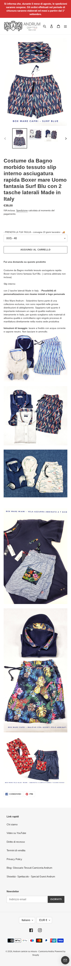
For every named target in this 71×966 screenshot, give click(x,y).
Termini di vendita (16, 850)
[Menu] (65, 26)
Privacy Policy (14, 859)
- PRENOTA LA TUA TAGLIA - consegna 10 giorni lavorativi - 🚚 (34, 232)
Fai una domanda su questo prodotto (25, 262)
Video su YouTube (16, 833)
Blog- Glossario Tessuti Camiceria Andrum (29, 867)
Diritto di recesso (16, 841)
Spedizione (22, 210)
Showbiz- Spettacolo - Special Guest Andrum (31, 876)
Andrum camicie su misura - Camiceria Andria (33, 951)
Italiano (26, 920)
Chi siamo (12, 824)
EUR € (43, 920)
